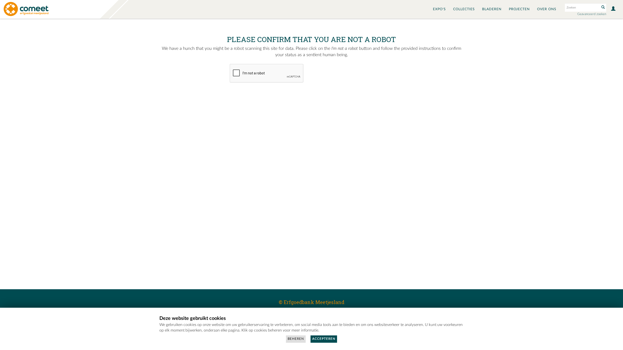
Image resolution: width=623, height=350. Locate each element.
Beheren (296, 339)
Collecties (464, 9)
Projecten (519, 9)
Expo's (439, 9)
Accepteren (323, 339)
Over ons (546, 9)
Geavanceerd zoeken (591, 14)
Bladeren (492, 9)
